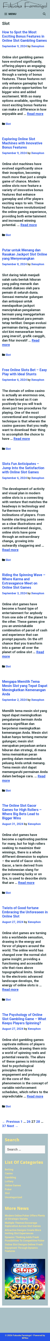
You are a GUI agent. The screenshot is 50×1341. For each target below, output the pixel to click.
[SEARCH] (44, 14)
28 (38, 1122)
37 (4, 1126)
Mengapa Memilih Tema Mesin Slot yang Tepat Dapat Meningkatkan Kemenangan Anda (24, 688)
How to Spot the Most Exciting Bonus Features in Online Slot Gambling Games (24, 36)
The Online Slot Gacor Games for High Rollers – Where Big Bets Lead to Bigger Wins (22, 812)
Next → (12, 1126)
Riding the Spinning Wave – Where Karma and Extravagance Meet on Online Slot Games (23, 581)
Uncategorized (13, 1197)
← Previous (11, 1122)
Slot (8, 124)
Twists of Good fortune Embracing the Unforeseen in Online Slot (25, 912)
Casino (9, 1173)
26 (29, 1122)
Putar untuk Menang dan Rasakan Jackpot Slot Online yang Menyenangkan (24, 254)
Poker (8, 1189)
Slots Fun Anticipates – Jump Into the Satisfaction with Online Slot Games (23, 468)
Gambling (10, 1177)
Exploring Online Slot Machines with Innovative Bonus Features (22, 143)
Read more (35, 114)
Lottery (9, 1181)
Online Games (13, 1185)
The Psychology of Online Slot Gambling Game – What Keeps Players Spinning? (24, 1019)
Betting (9, 1169)
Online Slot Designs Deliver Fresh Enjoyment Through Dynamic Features (24, 1247)
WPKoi (25, 1338)
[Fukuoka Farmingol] (25, 4)
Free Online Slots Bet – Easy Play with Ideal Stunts (24, 372)
